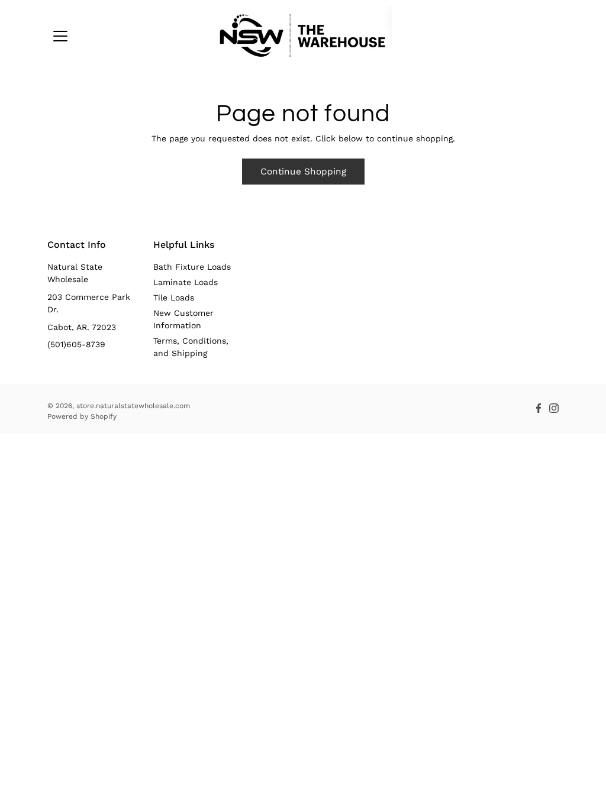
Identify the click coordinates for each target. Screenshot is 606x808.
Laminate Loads (185, 282)
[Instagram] (554, 408)
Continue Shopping (303, 171)
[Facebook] (538, 408)
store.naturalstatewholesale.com (133, 406)
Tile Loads (173, 297)
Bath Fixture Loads (192, 267)
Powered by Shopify (82, 416)
